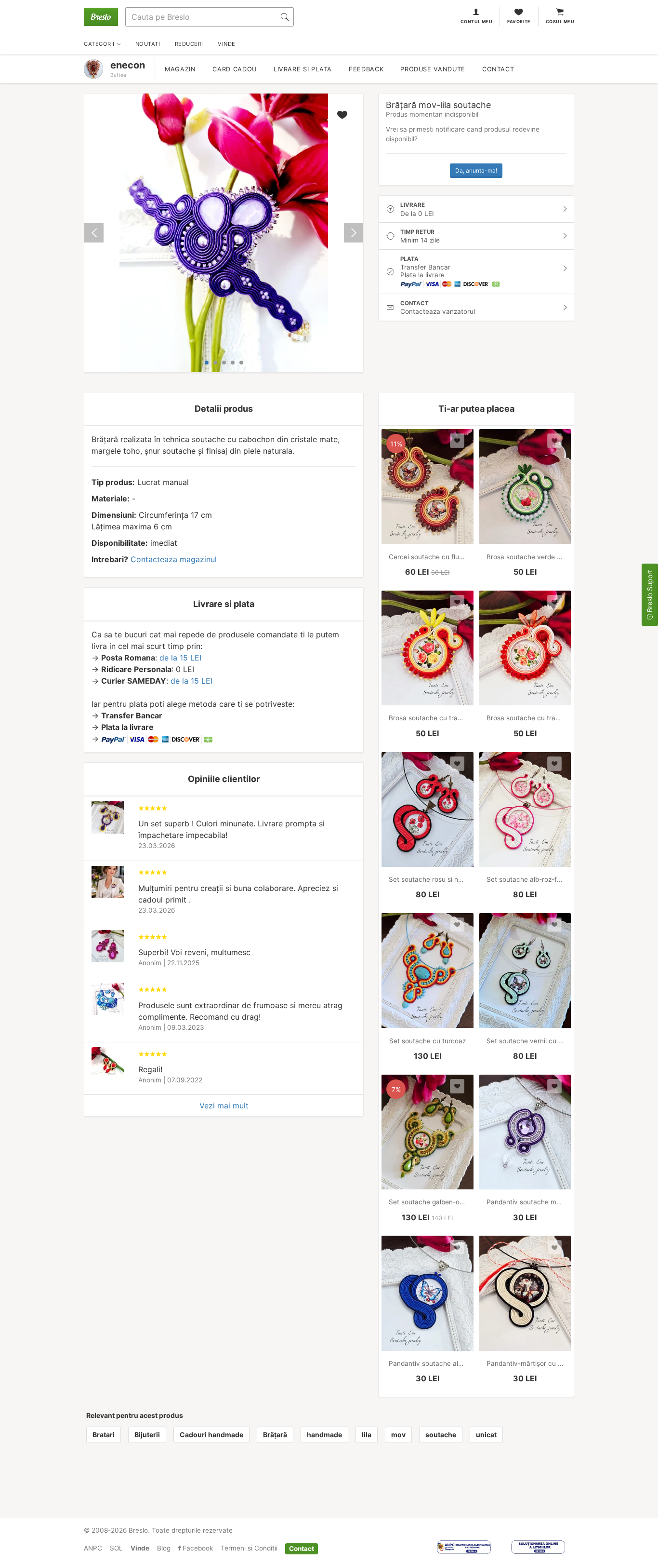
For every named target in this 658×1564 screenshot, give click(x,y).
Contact (498, 69)
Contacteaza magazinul (174, 559)
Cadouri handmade (211, 1434)
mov (398, 1434)
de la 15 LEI (180, 657)
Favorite (519, 21)
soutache (440, 1434)
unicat (486, 1434)
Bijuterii (147, 1434)
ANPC (93, 1548)
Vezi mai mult (224, 1105)
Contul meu (477, 21)
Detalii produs (224, 409)
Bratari (103, 1434)
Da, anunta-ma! (476, 170)
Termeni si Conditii (249, 1548)
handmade (324, 1434)
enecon (127, 65)
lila (366, 1434)
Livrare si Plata (303, 69)
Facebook (197, 1548)
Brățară (275, 1434)
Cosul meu (560, 21)
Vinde (140, 1548)
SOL (116, 1548)
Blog (164, 1548)
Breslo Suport (649, 592)
